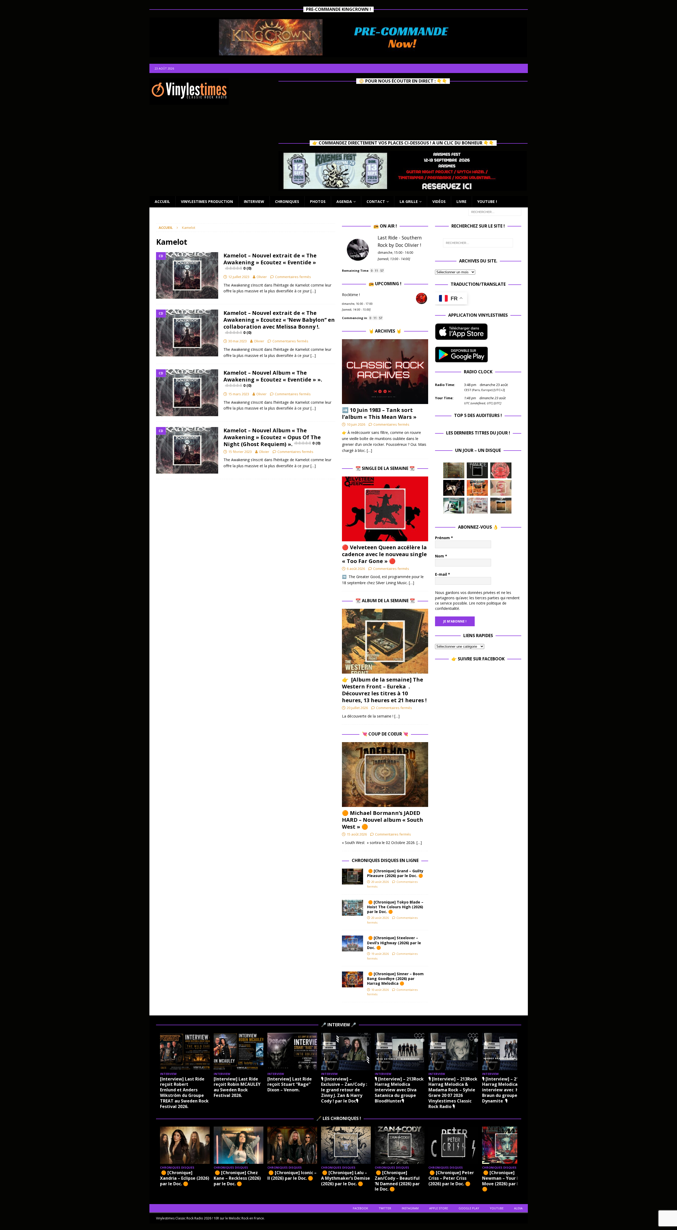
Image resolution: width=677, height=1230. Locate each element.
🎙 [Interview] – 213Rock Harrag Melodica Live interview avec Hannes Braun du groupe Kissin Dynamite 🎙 (507, 1090)
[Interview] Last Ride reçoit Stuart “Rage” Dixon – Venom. (289, 1084)
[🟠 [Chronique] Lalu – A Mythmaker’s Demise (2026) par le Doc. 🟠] (346, 1145)
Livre (461, 201)
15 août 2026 (357, 834)
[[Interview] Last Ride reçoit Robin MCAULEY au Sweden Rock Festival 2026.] (238, 1051)
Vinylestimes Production (207, 201)
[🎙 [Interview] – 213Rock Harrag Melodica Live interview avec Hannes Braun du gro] (507, 1051)
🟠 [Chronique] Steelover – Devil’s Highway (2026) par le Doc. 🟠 (394, 942)
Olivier (262, 276)
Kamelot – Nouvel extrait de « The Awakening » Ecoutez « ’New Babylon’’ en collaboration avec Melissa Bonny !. (279, 322)
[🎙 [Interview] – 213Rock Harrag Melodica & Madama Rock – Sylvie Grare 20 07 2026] (453, 1051)
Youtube (497, 1208)
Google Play (469, 1208)
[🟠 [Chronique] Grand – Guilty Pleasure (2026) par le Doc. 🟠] (352, 876)
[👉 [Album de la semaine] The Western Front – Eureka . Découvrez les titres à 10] (385, 641)
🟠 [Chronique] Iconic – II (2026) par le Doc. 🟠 (292, 1175)
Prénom (444, 537)
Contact (376, 201)
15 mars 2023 (238, 394)
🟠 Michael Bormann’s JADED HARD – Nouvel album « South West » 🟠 (382, 819)
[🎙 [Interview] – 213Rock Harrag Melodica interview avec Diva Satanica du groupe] (399, 1051)
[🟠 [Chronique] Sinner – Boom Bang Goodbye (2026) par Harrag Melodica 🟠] (352, 979)
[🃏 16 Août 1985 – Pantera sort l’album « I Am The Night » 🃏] (500, 470)
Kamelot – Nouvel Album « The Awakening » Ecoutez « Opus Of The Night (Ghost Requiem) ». (272, 437)
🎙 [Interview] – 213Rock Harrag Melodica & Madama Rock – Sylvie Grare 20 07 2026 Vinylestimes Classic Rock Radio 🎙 (452, 1092)
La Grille (409, 201)
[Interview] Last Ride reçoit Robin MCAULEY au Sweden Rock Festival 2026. (237, 1087)
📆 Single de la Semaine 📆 (385, 468)
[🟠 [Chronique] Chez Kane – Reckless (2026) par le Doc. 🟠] (238, 1145)
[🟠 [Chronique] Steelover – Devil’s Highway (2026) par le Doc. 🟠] (352, 943)
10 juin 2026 (356, 424)
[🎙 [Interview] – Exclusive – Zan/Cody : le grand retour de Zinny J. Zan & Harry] (346, 1051)
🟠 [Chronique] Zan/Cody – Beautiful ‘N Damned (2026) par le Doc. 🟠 (397, 1181)
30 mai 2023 (237, 341)
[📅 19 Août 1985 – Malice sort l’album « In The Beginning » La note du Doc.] (477, 470)
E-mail (442, 574)
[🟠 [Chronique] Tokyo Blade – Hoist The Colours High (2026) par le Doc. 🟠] (352, 908)
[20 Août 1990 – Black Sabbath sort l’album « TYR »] (453, 470)
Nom (441, 556)
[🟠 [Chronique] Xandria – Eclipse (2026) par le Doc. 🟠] (185, 1145)
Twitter (385, 1208)
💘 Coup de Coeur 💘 (385, 734)
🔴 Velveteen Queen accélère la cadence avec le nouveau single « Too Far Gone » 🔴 (384, 554)
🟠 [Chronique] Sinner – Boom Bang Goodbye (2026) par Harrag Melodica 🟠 (395, 978)
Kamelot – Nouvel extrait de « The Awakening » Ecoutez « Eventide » (270, 261)
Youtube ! (487, 201)
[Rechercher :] (494, 211)
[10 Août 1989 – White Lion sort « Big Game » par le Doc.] (500, 506)
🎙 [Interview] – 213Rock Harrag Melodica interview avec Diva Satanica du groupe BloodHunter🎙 (399, 1090)
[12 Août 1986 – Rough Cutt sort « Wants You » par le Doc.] (477, 506)
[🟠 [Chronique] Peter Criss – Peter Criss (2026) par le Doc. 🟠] (453, 1145)
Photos (318, 201)
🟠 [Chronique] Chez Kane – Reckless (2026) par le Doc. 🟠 (237, 1178)
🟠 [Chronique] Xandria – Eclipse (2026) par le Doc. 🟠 (184, 1178)
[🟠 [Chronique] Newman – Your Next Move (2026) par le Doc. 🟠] (507, 1145)
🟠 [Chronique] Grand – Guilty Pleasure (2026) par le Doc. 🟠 (396, 873)
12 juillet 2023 (238, 276)
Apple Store (438, 1208)
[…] (313, 290)
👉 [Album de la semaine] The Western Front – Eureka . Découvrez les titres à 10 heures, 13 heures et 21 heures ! (384, 690)
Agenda (344, 201)
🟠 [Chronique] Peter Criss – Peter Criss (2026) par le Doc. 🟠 (451, 1178)
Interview (254, 201)
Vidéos (439, 201)
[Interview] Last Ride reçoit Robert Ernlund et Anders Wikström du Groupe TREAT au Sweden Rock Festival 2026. (184, 1092)
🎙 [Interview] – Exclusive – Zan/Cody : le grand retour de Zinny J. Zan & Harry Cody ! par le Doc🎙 (344, 1090)
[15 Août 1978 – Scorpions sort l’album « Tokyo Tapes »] (453, 488)
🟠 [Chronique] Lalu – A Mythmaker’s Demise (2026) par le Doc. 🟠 (345, 1178)
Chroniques (287, 201)
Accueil (162, 201)
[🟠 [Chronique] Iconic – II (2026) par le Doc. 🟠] (292, 1145)
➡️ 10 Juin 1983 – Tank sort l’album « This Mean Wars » (379, 413)
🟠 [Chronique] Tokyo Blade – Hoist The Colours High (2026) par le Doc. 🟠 (395, 907)
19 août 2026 (380, 954)
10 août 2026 (380, 990)
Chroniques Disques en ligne (385, 860)
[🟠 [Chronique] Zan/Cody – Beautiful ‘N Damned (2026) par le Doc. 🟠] (399, 1145)
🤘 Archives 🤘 (385, 331)
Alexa (518, 1208)
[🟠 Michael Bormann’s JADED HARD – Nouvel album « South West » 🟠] (385, 774)
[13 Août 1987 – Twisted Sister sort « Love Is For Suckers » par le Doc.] (500, 488)
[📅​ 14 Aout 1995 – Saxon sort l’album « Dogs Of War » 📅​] (477, 488)
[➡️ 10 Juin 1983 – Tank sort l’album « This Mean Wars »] (385, 371)
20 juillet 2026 (357, 707)
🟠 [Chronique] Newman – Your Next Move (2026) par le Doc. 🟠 (506, 1181)
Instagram (410, 1208)
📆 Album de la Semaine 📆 (385, 600)
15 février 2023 (240, 451)
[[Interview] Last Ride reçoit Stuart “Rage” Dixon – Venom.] (292, 1051)
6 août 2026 (356, 568)
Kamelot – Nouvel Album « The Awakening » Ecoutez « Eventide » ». (272, 378)
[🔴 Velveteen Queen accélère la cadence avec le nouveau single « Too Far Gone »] (385, 508)
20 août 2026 (380, 882)
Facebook (360, 1208)
